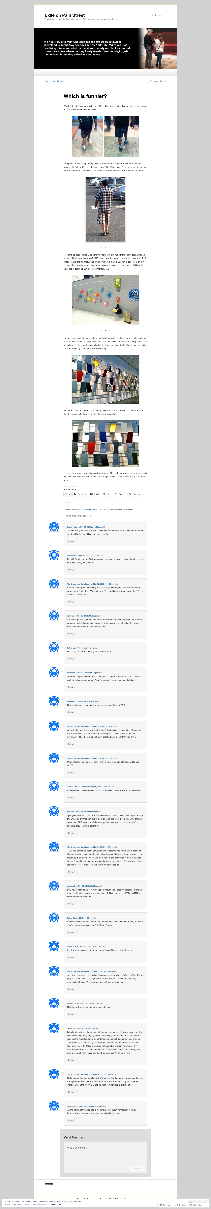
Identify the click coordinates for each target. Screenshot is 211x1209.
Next (163, 81)
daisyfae (70, 616)
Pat (68, 648)
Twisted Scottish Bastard (77, 786)
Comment (137, 1168)
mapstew (71, 701)
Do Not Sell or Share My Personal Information (115, 1199)
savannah (71, 672)
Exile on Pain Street (65, 15)
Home (47, 72)
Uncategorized (89, 509)
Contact (67, 72)
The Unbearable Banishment (78, 584)
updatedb (118, 1113)
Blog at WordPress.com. (87, 1199)
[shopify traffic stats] (49, 1184)
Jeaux (69, 1028)
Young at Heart (73, 946)
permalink (129, 509)
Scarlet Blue (72, 527)
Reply (71, 541)
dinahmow (71, 555)
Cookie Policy (57, 1204)
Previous (153, 81)
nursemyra (71, 1003)
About (57, 72)
